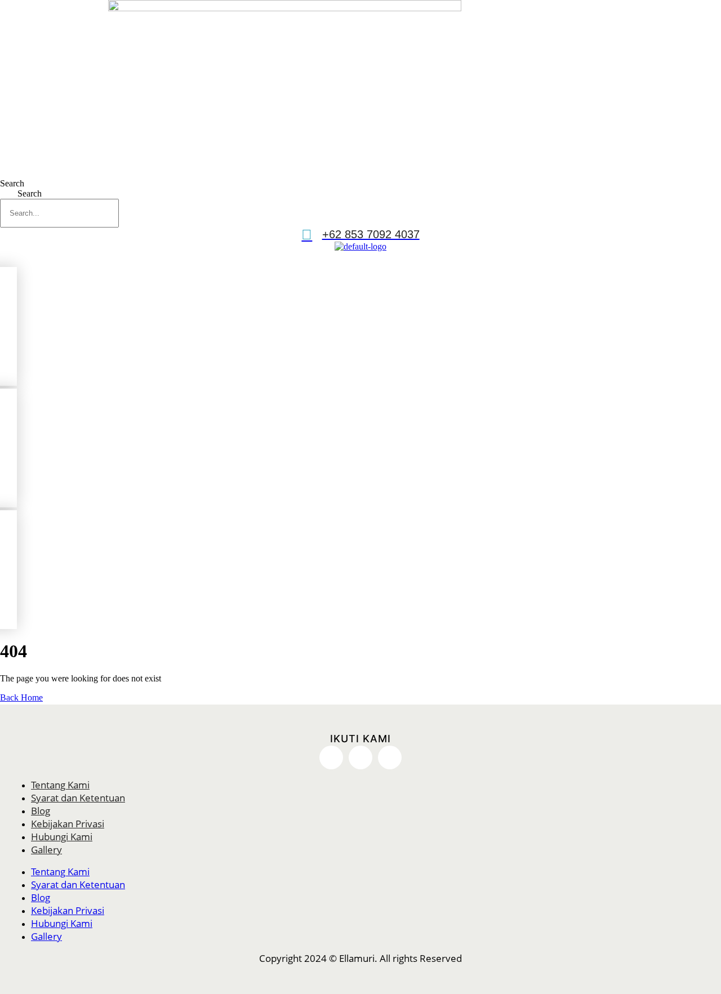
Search (12, 183)
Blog (40, 810)
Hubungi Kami (61, 836)
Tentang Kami (60, 784)
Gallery (46, 849)
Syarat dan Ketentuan (78, 797)
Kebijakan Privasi (67, 823)
